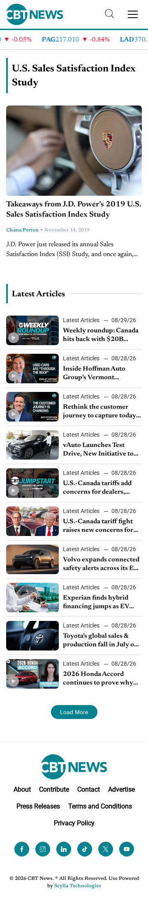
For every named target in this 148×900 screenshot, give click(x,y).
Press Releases (38, 806)
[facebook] (21, 849)
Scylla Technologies (77, 886)
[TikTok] (84, 849)
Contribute (54, 789)
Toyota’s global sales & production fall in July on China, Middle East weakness (100, 641)
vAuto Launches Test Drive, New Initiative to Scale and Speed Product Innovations (99, 450)
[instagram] (42, 849)
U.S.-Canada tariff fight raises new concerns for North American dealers (98, 526)
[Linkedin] (63, 849)
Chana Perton (22, 230)
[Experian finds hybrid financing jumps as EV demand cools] (32, 597)
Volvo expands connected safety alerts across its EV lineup (101, 564)
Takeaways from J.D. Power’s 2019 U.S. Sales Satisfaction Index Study (73, 210)
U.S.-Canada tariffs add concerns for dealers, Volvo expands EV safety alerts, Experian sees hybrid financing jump (99, 488)
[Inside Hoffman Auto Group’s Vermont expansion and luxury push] (32, 368)
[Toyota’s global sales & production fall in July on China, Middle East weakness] (32, 635)
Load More (74, 712)
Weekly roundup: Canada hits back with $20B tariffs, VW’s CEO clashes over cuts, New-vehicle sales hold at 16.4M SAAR (102, 335)
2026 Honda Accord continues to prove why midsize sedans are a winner (98, 679)
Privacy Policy (74, 823)
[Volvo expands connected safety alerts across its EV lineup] (32, 559)
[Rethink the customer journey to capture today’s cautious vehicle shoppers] (32, 406)
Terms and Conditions (100, 806)
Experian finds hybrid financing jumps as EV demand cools (96, 603)
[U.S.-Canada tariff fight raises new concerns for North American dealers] (32, 521)
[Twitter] (105, 849)
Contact (88, 789)
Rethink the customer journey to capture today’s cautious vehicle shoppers (101, 412)
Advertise (121, 789)
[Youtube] (126, 849)
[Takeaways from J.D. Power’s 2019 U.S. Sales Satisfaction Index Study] (74, 150)
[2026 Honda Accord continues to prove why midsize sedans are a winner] (32, 674)
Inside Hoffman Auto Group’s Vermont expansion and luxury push (95, 374)
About (22, 789)
